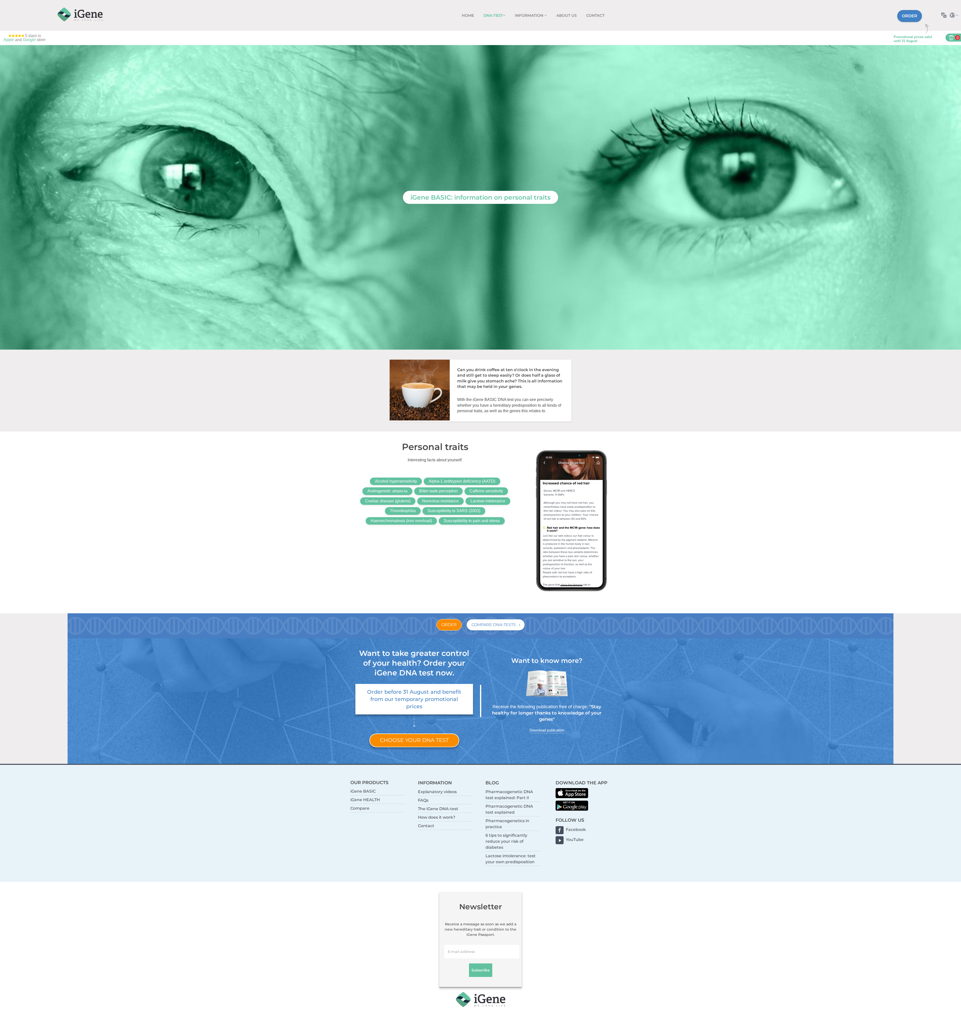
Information (529, 15)
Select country (955, 15)
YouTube (575, 839)
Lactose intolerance (487, 501)
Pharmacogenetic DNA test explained (509, 809)
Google (29, 40)
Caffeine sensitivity (486, 491)
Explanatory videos (437, 791)
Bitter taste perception (438, 491)
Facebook (576, 829)
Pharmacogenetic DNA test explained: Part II (509, 794)
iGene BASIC (363, 791)
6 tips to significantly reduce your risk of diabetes (506, 841)
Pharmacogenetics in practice (507, 823)
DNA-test (493, 15)
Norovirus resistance (440, 501)
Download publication (547, 730)
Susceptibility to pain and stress (472, 521)
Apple (9, 40)
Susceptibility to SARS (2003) (453, 511)
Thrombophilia (403, 511)
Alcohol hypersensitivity (396, 481)
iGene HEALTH (365, 799)
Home (468, 15)
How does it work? (436, 817)
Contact (595, 15)
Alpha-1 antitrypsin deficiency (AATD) (462, 481)
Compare (359, 808)
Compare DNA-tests (493, 624)
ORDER (449, 624)
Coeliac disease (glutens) (387, 501)
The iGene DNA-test (438, 808)
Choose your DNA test (414, 740)
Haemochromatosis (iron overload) (401, 521)
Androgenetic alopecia (387, 491)
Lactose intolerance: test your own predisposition (511, 858)
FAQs (423, 800)
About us (566, 15)
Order (909, 16)
